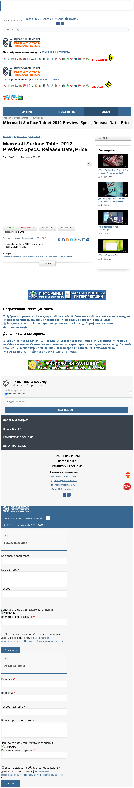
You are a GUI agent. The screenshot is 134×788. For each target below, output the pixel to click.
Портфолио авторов (99, 323)
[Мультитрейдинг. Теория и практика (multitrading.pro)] (5, 60)
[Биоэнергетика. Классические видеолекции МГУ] (24, 60)
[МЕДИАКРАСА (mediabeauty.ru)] (60, 60)
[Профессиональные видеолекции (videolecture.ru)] (44, 60)
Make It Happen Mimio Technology (112, 226)
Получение (34, 136)
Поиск (72, 351)
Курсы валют (30, 341)
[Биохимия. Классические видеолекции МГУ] (21, 60)
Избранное (14, 351)
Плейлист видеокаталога (46, 351)
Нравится (11, 228)
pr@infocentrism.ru (64, 489)
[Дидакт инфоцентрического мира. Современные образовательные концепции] (40, 60)
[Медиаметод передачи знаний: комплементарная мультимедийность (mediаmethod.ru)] (79, 60)
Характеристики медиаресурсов (91, 344)
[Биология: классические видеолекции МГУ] (28, 60)
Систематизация (65, 256)
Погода (50, 341)
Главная (26, 111)
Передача (39, 256)
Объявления (16, 344)
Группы (73, 19)
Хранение (17, 256)
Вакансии (104, 341)
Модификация (28, 256)
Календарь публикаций (52, 316)
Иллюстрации (43, 323)
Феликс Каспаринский (24, 238)
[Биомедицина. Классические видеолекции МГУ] (32, 60)
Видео (106, 111)
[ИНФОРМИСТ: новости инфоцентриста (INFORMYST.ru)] (13, 60)
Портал (28, 19)
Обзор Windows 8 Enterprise (112, 253)
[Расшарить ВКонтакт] (59, 241)
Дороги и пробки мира (76, 341)
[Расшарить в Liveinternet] (83, 241)
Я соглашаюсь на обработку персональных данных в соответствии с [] (33, 639)
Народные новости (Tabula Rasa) (87, 320)
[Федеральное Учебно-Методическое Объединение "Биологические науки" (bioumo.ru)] (68, 60)
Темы (38, 19)
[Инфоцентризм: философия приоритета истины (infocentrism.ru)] (48, 60)
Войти (105, 138)
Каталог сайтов (69, 323)
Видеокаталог (20, 136)
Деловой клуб (17, 327)
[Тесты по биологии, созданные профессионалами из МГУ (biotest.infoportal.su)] (87, 60)
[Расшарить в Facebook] (63, 241)
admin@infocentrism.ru (65, 480)
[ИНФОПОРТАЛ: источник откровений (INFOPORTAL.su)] (17, 60)
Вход (5, 20)
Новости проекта (16, 393)
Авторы (48, 19)
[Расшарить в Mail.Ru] (88, 241)
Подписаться (66, 410)
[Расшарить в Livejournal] (79, 241)
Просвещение (66, 111)
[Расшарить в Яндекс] (75, 241)
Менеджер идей (31, 348)
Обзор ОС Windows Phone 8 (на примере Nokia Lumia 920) (113, 170)
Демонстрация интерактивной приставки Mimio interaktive (112, 198)
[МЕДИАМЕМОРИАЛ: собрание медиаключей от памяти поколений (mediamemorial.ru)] (83, 60)
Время (11, 341)
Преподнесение (50, 256)
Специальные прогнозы (46, 344)
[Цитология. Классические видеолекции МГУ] (36, 60)
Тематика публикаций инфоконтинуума (102, 316)
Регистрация (16, 20)
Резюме (121, 341)
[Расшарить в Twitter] (71, 241)
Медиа (59, 19)
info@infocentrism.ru (64, 484)
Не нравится (28, 228)
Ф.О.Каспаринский (18, 525)
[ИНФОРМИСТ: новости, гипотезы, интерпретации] (67, 299)
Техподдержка (104, 348)
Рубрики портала (18, 316)
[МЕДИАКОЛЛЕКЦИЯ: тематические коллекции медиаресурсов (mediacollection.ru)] (56, 60)
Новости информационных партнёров (33, 320)
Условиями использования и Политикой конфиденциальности (33, 639)
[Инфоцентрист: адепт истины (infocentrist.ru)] (52, 60)
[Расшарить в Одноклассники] (67, 241)
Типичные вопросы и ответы (68, 348)
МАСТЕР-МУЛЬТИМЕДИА (63, 476)
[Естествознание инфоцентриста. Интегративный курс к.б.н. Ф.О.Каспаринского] (9, 60)
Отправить (11, 650)
